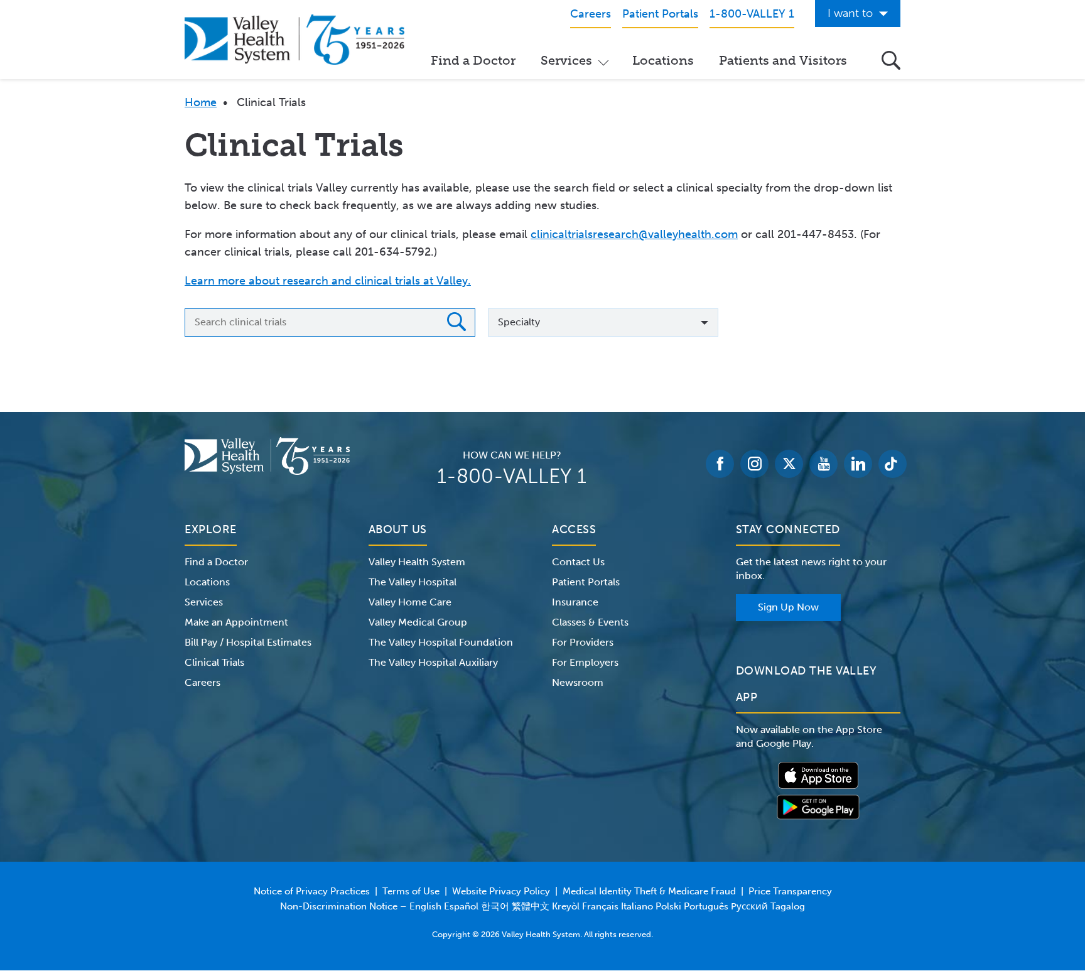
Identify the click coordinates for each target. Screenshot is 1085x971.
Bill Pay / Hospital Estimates (248, 642)
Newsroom (577, 682)
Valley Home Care (410, 602)
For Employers (585, 662)
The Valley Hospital (412, 582)
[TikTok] (892, 464)
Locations (663, 60)
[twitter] (789, 464)
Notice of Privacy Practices (312, 891)
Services (566, 60)
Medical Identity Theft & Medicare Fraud (649, 891)
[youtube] (823, 464)
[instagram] (754, 464)
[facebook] (720, 464)
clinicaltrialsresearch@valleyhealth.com (634, 234)
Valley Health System (417, 562)
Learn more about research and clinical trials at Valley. (328, 281)
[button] (603, 322)
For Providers (582, 642)
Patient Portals (586, 582)
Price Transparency (790, 891)
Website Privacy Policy (501, 891)
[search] (456, 324)
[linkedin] (858, 464)
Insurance (575, 602)
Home (201, 102)
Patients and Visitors (783, 60)
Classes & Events (590, 622)
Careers (202, 682)
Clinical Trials (214, 662)
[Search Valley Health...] (891, 60)
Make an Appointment (236, 622)
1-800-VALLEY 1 (511, 476)
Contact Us (578, 562)
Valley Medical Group (418, 622)
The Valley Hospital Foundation (441, 642)
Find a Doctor (473, 60)
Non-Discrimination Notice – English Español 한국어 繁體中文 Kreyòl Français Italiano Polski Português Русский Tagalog (542, 906)
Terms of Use (411, 891)
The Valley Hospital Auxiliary (433, 662)
